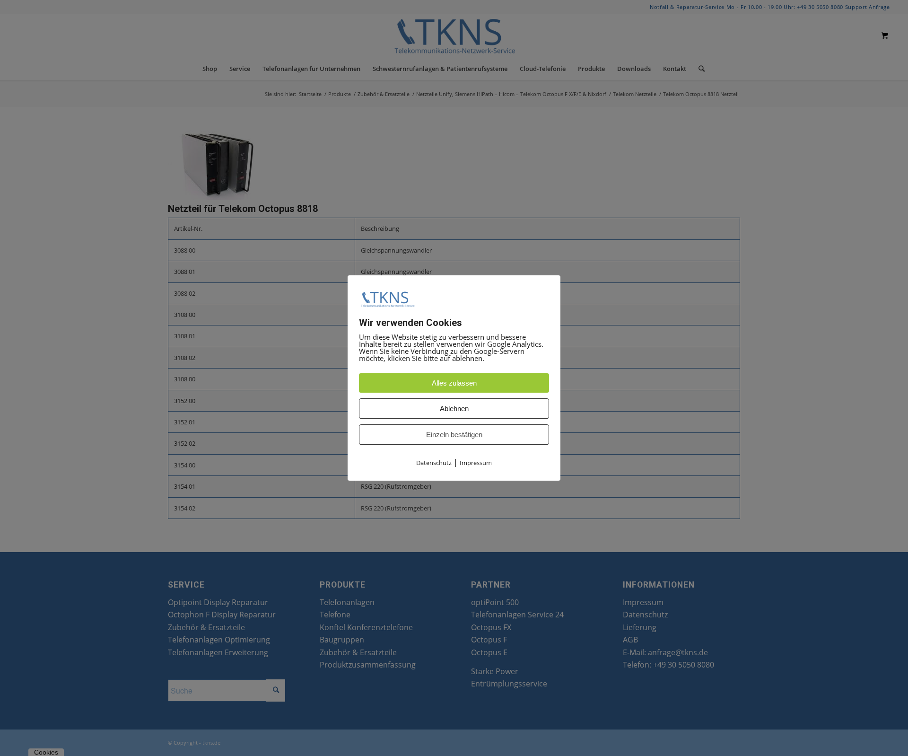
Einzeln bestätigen (454, 435)
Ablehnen (454, 409)
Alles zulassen (454, 383)
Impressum (476, 463)
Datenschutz (434, 463)
